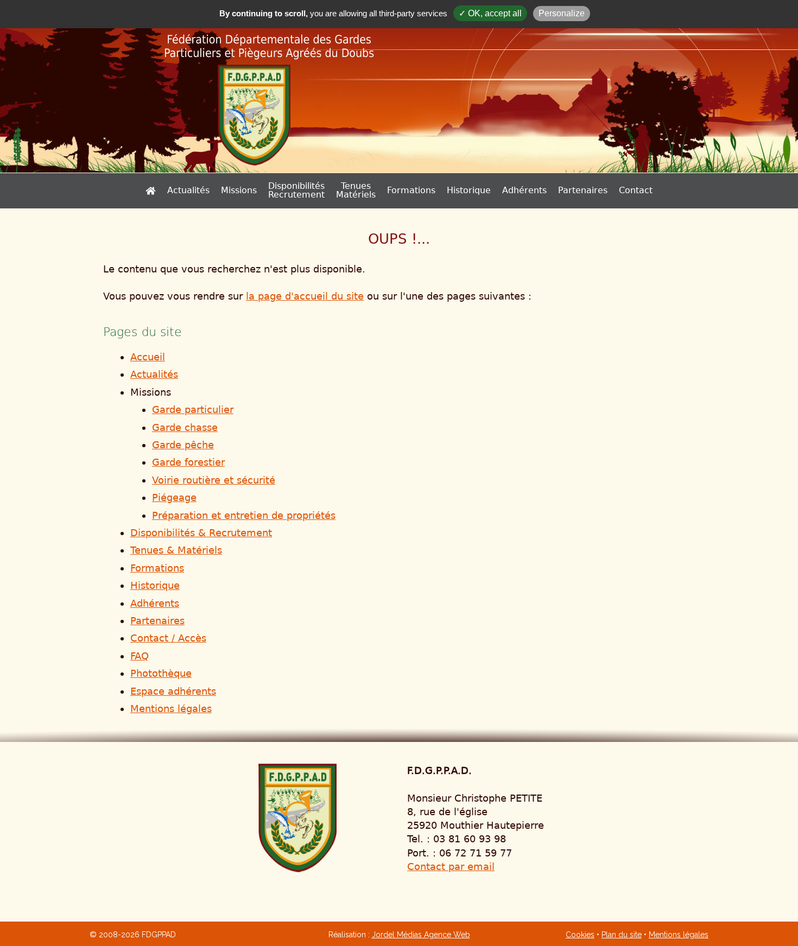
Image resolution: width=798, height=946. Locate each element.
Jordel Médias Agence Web (421, 934)
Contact (636, 190)
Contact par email (451, 866)
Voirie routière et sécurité (213, 480)
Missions (239, 190)
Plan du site (621, 934)
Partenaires (582, 190)
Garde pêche (183, 444)
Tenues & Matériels (176, 550)
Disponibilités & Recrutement (201, 532)
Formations (411, 190)
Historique (469, 190)
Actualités (188, 190)
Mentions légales (171, 708)
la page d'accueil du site (305, 296)
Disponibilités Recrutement (296, 190)
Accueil (147, 357)
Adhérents (524, 190)
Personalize (562, 13)
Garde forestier (188, 462)
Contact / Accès (168, 638)
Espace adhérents (173, 691)
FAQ (139, 656)
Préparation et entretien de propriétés (243, 515)
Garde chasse (185, 427)
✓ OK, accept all (490, 13)
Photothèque (161, 673)
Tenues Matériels (356, 190)
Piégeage (174, 497)
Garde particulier (192, 409)
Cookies (580, 934)
